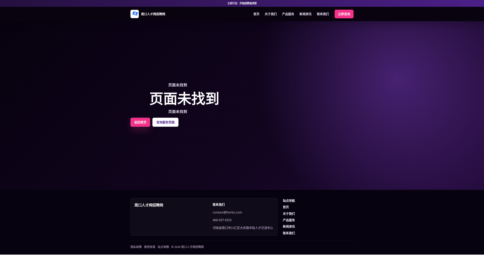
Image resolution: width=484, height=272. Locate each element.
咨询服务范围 (165, 122)
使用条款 (149, 247)
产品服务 (288, 14)
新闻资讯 (305, 14)
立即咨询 (344, 14)
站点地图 (163, 247)
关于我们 (271, 14)
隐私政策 (136, 247)
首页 (256, 14)
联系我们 (323, 14)
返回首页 (140, 122)
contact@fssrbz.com (227, 212)
